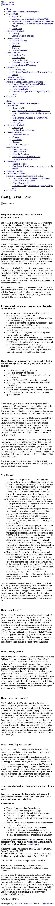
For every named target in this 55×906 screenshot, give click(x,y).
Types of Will (17, 16)
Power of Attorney (19, 41)
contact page (33, 844)
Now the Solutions (20, 60)
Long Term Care (19, 55)
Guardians (16, 45)
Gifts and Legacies (20, 50)
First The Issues (18, 57)
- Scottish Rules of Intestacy (23, 130)
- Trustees (16, 142)
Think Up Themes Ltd (22, 904)
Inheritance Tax (18, 70)
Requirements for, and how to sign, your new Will (33, 21)
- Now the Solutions (20, 154)
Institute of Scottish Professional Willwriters (30, 84)
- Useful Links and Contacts (23, 181)
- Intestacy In (17, 127)
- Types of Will (18, 108)
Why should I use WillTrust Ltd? (25, 62)
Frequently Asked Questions (24, 65)
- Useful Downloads (20, 183)
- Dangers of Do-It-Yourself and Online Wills (31, 110)
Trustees (15, 48)
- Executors (16, 137)
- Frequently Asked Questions (24, 159)
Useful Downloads (20, 89)
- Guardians (17, 139)
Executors (16, 43)
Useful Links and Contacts (23, 86)
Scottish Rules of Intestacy (23, 36)
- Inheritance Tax (19, 164)
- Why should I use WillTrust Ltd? (26, 156)
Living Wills (17, 28)
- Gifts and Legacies (20, 144)
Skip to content (7, 2)
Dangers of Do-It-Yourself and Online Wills (30, 19)
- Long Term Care (19, 149)
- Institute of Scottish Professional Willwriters (31, 178)
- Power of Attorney (20, 135)
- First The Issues (19, 152)
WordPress (48, 904)
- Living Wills (17, 123)
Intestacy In (16, 33)
